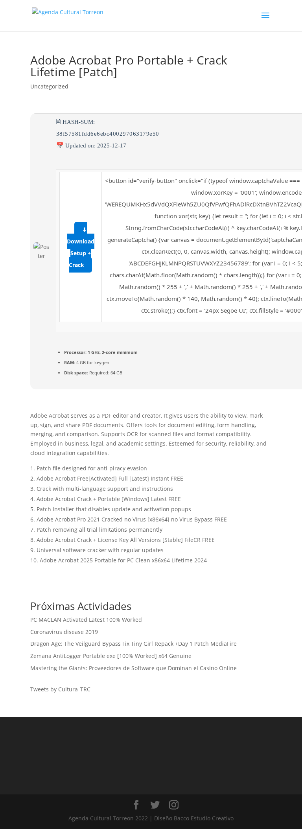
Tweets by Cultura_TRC (60, 689)
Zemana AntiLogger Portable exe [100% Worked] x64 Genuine (111, 656)
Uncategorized (49, 86)
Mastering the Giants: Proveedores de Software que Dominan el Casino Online (133, 668)
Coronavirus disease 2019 (64, 632)
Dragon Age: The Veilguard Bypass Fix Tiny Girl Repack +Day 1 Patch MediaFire (133, 643)
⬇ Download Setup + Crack (80, 247)
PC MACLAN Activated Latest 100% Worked (86, 619)
